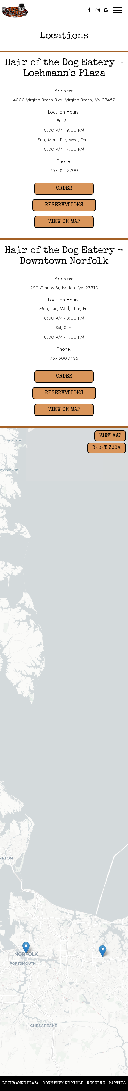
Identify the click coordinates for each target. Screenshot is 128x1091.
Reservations (57, 205)
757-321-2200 (64, 170)
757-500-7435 (64, 358)
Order (53, 189)
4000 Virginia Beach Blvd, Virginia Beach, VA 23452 (64, 100)
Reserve (96, 1083)
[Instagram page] (97, 10)
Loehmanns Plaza (20, 1083)
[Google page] (106, 10)
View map (110, 435)
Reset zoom (106, 448)
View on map (57, 223)
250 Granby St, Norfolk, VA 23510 (64, 287)
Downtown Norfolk (62, 1083)
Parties (117, 1083)
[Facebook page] (89, 10)
